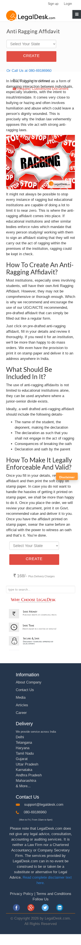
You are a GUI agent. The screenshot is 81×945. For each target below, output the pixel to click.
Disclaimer (67, 477)
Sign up (53, 3)
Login (68, 3)
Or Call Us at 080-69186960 (28, 71)
